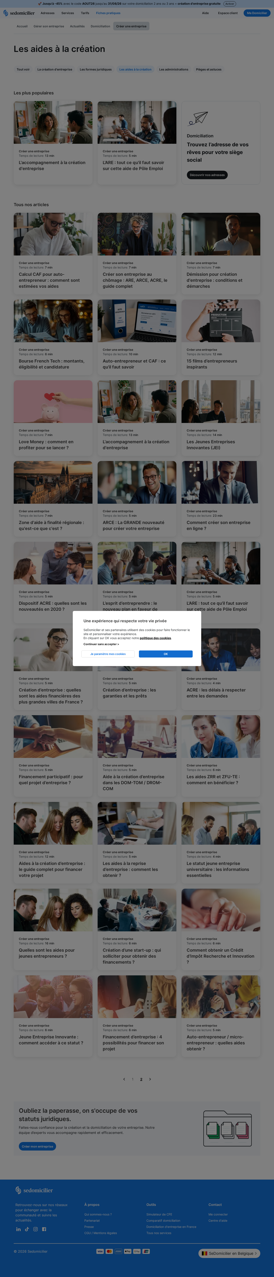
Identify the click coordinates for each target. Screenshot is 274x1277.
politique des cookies (155, 638)
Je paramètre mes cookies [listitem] (108, 654)
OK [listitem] (166, 654)
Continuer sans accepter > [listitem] (101, 644)
